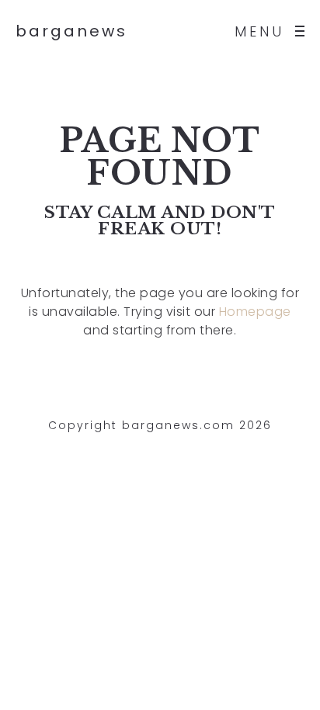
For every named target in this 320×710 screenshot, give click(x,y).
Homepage (255, 311)
